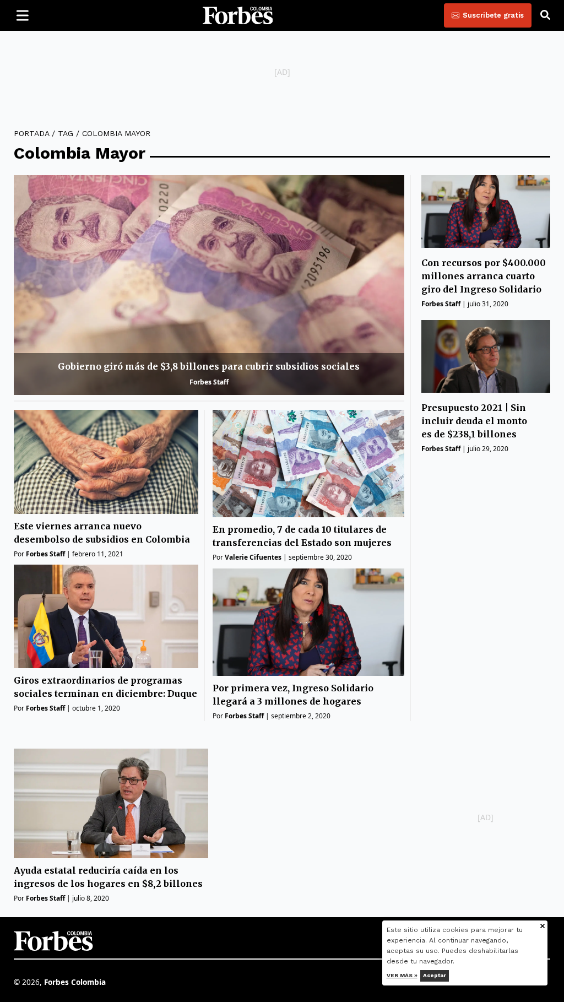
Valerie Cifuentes (253, 557)
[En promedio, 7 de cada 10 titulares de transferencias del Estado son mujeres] (308, 463)
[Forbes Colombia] (238, 15)
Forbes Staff (209, 382)
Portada (31, 133)
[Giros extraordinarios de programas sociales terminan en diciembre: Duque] (106, 617)
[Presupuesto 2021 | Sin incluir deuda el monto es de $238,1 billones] (485, 356)
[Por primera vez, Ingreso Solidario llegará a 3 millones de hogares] (308, 622)
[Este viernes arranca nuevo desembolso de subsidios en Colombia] (106, 462)
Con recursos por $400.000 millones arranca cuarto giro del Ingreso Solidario (483, 276)
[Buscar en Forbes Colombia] (545, 15)
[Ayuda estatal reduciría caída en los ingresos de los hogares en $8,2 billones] (111, 803)
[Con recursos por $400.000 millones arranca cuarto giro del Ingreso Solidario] (485, 211)
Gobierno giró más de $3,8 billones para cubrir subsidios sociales (209, 366)
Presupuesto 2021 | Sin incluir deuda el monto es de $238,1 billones (474, 421)
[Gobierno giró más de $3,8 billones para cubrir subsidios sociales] (209, 285)
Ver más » (402, 975)
